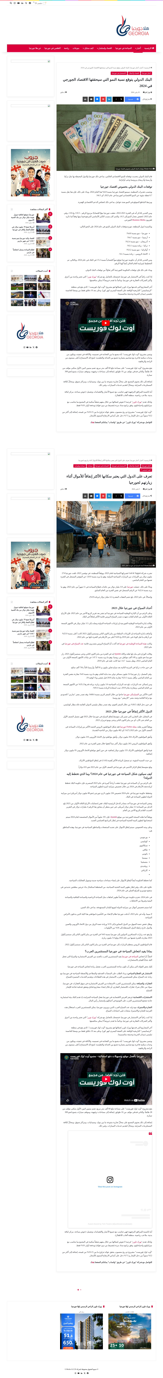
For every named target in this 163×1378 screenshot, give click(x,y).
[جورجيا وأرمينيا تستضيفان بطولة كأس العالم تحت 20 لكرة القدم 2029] (17, 286)
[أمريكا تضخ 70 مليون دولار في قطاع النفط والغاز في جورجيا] (43, 230)
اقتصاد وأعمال (134, 73)
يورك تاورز (136, 402)
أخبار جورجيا (134, 68)
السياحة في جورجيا (124, 48)
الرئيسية (148, 48)
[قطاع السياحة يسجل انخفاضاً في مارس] (43, 253)
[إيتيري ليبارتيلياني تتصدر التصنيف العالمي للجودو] (30, 294)
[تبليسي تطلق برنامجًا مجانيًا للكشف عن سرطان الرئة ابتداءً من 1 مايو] (44, 294)
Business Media (138, 220)
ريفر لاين (81, 1312)
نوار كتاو (147, 92)
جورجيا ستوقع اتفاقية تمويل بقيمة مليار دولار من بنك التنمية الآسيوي (22, 217)
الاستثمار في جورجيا (119, 73)
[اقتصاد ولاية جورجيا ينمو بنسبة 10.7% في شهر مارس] (43, 242)
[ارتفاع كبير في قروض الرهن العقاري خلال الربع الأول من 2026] (17, 302)
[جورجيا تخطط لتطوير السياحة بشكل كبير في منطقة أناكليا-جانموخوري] (44, 302)
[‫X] (33, 347)
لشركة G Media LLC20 (73, 1369)
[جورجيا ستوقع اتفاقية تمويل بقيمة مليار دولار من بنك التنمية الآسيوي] (43, 218)
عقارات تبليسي (129, 1312)
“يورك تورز (92, 277)
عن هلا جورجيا (35, 48)
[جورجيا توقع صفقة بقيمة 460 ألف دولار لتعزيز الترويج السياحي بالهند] (17, 294)
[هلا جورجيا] (133, 25)
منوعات (76, 48)
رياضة (66, 48)
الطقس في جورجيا (52, 48)
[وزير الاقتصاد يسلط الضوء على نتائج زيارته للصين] (30, 302)
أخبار (139, 48)
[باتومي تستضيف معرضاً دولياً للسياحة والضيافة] (30, 286)
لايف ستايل (89, 48)
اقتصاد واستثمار (105, 48)
